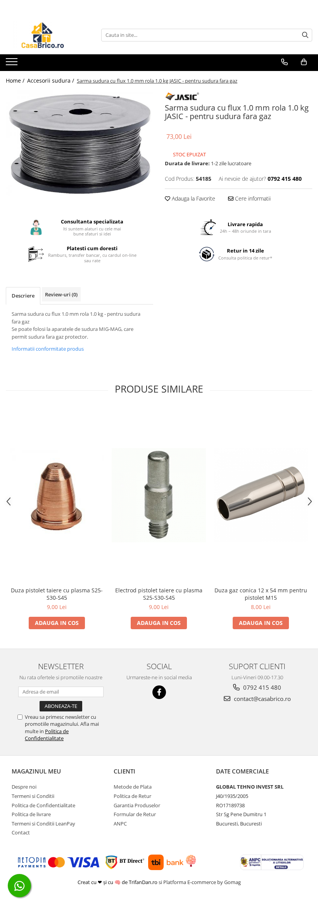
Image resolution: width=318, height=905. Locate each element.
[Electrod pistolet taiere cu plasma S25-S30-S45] (159, 495)
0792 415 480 (261, 687)
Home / (16, 80)
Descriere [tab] (23, 295)
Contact (21, 832)
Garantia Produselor (137, 805)
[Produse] (12, 64)
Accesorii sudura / (51, 80)
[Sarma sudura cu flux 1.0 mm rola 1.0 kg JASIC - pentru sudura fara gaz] (79, 143)
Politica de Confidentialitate (47, 735)
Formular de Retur (135, 814)
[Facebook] (159, 692)
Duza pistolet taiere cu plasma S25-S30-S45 (57, 594)
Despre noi (24, 786)
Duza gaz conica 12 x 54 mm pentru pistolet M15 (260, 594)
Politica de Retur (132, 796)
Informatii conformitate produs (48, 348)
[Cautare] (305, 35)
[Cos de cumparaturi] (304, 62)
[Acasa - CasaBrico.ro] (44, 34)
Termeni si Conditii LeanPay (43, 823)
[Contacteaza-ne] (284, 62)
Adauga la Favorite (192, 198)
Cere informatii (252, 198)
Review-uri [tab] (61, 294)
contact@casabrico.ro (261, 699)
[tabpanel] (79, 143)
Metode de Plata (133, 786)
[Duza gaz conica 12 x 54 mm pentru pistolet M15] (261, 495)
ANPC (120, 823)
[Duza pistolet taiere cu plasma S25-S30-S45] (57, 495)
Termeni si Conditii (33, 796)
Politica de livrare (31, 814)
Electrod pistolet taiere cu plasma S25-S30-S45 (158, 594)
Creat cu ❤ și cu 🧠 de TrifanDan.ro (118, 882)
